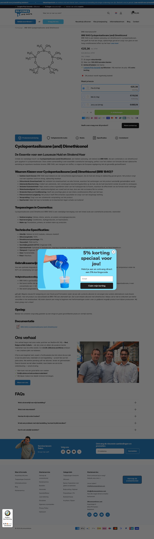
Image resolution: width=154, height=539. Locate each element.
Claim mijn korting (96, 285)
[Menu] (11, 510)
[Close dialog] (114, 252)
